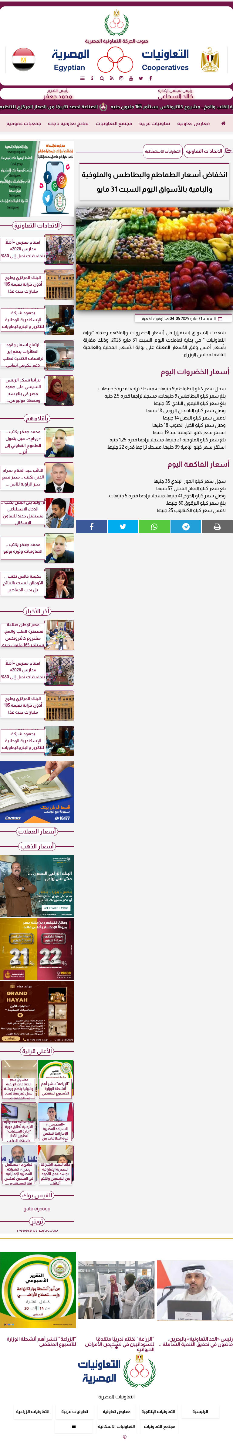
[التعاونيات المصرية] (37, 821)
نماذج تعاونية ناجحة (68, 123)
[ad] (37, 179)
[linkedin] (121, 78)
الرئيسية (200, 1411)
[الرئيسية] (223, 123)
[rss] (111, 78)
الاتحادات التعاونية (204, 151)
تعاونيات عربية (154, 123)
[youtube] (131, 78)
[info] (92, 78)
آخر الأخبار (37, 611)
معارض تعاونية (193, 123)
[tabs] (82, 78)
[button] (7, 179)
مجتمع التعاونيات (114, 123)
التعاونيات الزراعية (32, 1411)
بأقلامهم (37, 418)
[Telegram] (186, 526)
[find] (102, 78)
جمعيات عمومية (23, 123)
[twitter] (141, 78)
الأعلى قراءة (37, 1051)
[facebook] (150, 78)
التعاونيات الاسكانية (116, 1426)
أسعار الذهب (37, 846)
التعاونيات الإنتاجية (158, 1411)
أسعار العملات (37, 831)
